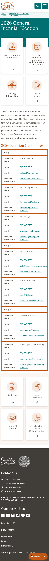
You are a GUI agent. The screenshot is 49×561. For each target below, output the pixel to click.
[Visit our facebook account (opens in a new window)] (18, 515)
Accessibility (6, 536)
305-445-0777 (26, 225)
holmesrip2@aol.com (29, 202)
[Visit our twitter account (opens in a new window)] (13, 515)
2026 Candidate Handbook (12, 56)
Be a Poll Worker (12, 424)
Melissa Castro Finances (31, 271)
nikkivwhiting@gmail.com (31, 359)
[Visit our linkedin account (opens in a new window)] (3, 515)
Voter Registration (37, 391)
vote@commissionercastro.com (34, 266)
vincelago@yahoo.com (30, 231)
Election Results (37, 90)
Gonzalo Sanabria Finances (32, 335)
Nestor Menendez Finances (32, 300)
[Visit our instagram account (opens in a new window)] (8, 515)
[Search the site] (37, 6)
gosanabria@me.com (29, 330)
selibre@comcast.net (29, 173)
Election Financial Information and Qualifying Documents (37, 56)
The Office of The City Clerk (19, 14)
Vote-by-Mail (12, 391)
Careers (4, 541)
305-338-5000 (26, 196)
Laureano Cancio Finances (31, 178)
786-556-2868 (26, 353)
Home (3, 14)
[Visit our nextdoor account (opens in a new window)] (28, 515)
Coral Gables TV (8, 523)
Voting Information (12, 90)
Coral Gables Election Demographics (37, 424)
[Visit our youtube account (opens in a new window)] (23, 515)
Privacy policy (7, 545)
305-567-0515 (26, 167)
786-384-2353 (26, 260)
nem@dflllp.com (27, 295)
